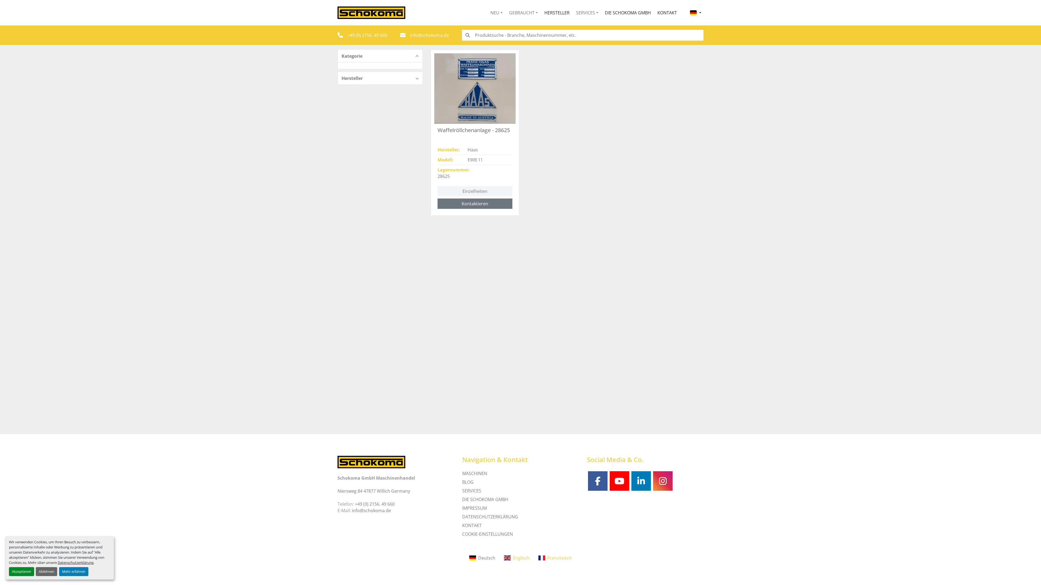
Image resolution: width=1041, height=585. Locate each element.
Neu (494, 13)
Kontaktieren (475, 204)
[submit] (467, 35)
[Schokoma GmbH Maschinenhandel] (371, 461)
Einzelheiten (474, 191)
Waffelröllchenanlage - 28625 (474, 130)
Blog (468, 482)
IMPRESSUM (474, 508)
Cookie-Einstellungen (487, 534)
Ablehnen (46, 571)
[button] (496, 12)
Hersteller (557, 13)
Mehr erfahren (73, 571)
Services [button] (585, 13)
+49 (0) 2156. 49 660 (367, 35)
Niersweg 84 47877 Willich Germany (374, 491)
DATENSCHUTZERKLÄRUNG (490, 517)
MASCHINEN (474, 473)
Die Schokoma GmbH (628, 13)
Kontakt (667, 13)
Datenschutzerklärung (76, 562)
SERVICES (471, 491)
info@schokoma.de (429, 35)
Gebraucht (522, 13)
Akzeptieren (21, 571)
